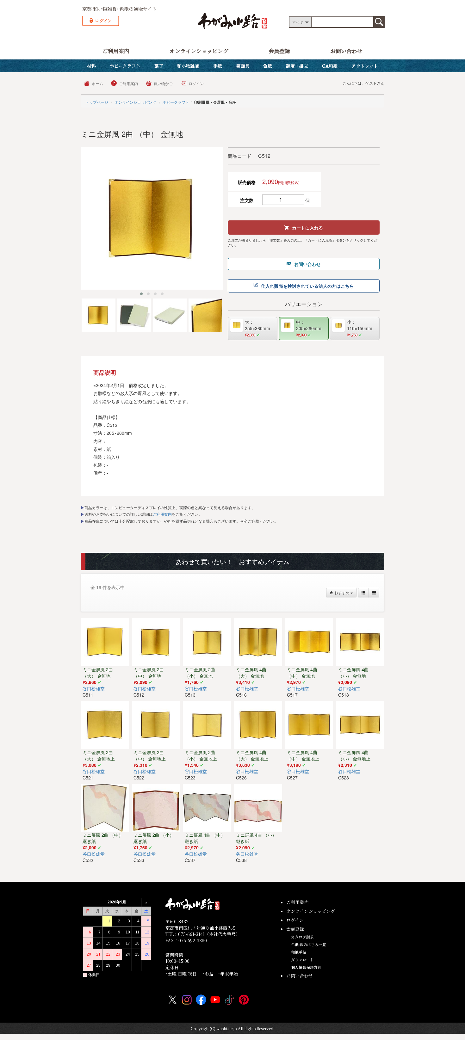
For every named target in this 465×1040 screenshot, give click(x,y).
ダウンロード (302, 959)
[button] (141, 294)
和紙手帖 (298, 952)
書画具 (242, 66)
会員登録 (279, 51)
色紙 (267, 66)
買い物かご (163, 83)
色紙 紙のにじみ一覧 (308, 944)
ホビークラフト (125, 66)
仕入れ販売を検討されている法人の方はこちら (307, 286)
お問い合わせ (346, 51)
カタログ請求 (302, 936)
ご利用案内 (115, 51)
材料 (91, 66)
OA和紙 (330, 66)
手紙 (217, 66)
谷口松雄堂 (94, 688)
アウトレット (364, 66)
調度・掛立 (297, 66)
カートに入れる (307, 228)
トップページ (96, 102)
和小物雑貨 (188, 66)
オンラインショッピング (199, 51)
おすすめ (341, 592)
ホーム (97, 83)
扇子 (158, 66)
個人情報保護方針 (306, 967)
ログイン (196, 83)
